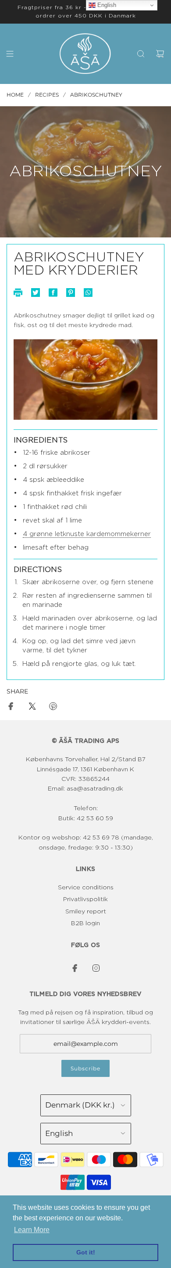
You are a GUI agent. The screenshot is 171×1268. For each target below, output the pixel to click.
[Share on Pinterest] (53, 708)
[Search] (140, 53)
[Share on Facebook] (11, 708)
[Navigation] (9, 53)
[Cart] (160, 53)
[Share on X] (32, 708)
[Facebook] (75, 968)
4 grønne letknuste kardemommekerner (87, 534)
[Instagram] (96, 968)
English (106, 5)
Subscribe (85, 1068)
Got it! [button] (85, 1252)
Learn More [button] (32, 1229)
